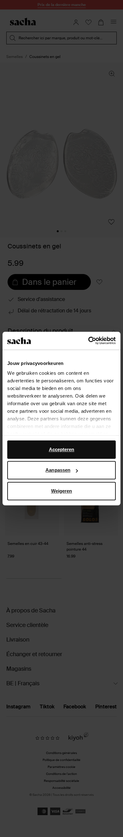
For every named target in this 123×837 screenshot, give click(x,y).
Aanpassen (57, 470)
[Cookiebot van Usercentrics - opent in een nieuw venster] (88, 340)
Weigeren (61, 491)
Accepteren (61, 449)
